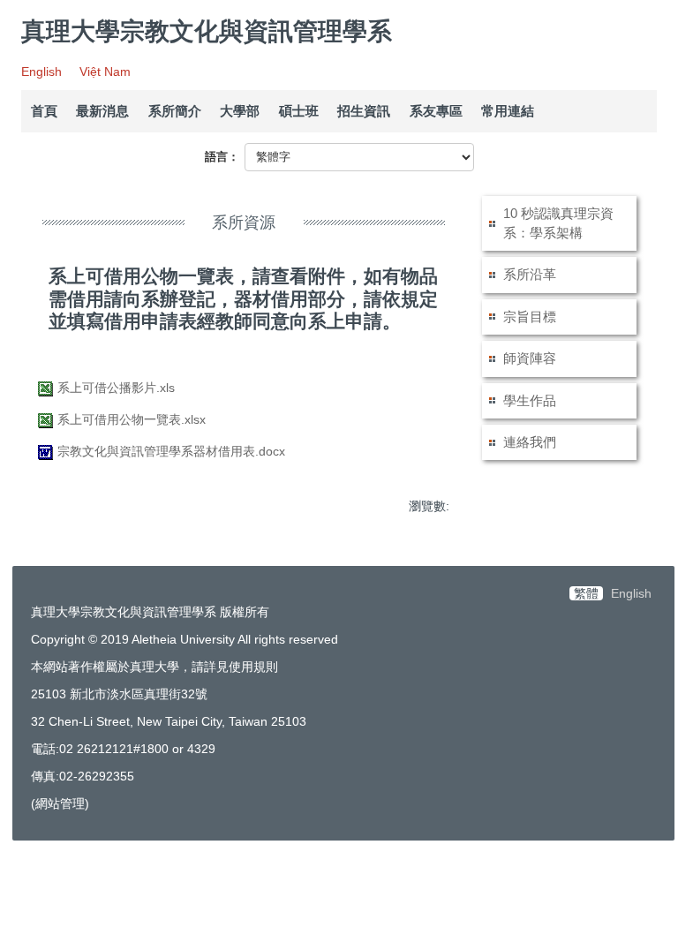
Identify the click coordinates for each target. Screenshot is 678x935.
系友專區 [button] (436, 110)
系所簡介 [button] (174, 110)
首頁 (44, 110)
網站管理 (60, 803)
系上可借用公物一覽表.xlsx (131, 419)
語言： (222, 156)
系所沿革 (529, 274)
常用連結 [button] (507, 110)
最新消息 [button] (102, 110)
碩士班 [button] (299, 110)
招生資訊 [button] (363, 110)
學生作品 (529, 400)
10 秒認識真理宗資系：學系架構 (558, 223)
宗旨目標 (529, 316)
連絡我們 (529, 441)
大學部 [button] (240, 110)
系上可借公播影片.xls (116, 388)
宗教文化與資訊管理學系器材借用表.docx (171, 451)
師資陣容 (529, 358)
